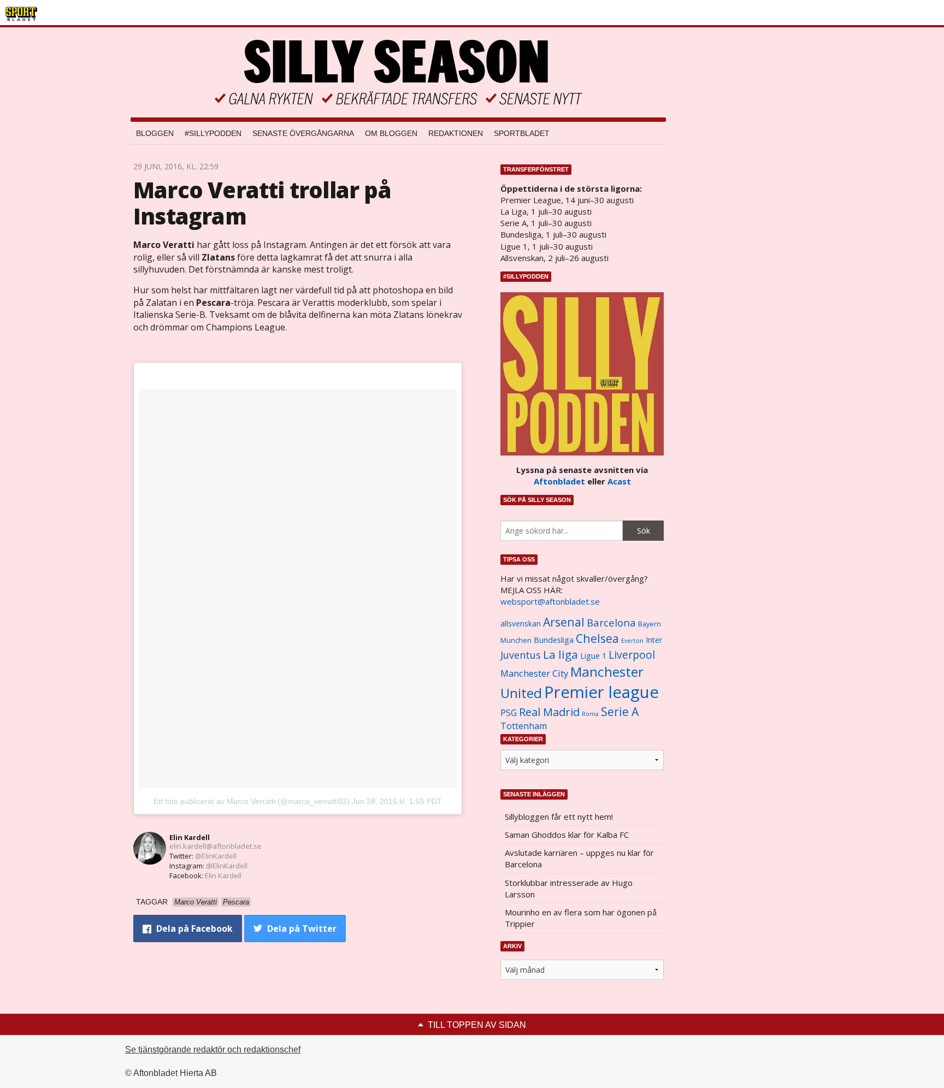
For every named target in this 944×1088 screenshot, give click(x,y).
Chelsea (597, 638)
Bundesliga (554, 640)
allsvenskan (520, 624)
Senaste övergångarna (303, 133)
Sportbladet (522, 133)
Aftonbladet (559, 481)
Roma (590, 714)
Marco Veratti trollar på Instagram (262, 203)
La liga (560, 654)
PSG (508, 713)
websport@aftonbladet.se (550, 601)
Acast (619, 481)
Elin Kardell (189, 837)
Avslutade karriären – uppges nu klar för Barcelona (579, 858)
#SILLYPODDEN (213, 133)
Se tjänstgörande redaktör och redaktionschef (212, 1049)
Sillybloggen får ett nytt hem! (559, 816)
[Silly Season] (398, 72)
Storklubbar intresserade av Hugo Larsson (569, 888)
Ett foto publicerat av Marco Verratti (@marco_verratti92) (252, 801)
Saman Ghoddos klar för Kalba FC (567, 834)
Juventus (520, 654)
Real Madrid (549, 712)
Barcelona (611, 622)
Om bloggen (391, 133)
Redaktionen (455, 133)
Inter (654, 640)
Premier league (601, 692)
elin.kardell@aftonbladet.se (215, 846)
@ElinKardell (216, 856)
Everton (632, 640)
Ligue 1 (593, 656)
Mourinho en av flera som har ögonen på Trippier (581, 918)
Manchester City (534, 673)
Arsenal (564, 622)
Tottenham (523, 726)
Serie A (620, 711)
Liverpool (632, 654)
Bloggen (155, 133)
